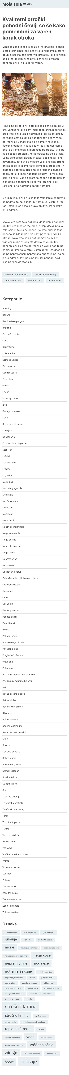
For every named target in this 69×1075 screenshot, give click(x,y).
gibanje (11, 939)
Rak (4, 687)
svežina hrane (40, 1016)
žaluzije (28, 1061)
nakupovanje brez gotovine (16, 956)
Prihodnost (8, 668)
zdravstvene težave (32, 1053)
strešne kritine (17, 1015)
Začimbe (7, 873)
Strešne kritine (9, 783)
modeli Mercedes (45, 940)
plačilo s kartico (47, 978)
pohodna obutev (13, 280)
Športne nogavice (11, 764)
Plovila (5, 629)
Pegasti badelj (9, 616)
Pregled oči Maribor (12, 655)
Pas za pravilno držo (13, 610)
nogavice (41, 963)
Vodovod (7, 848)
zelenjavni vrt (51, 1053)
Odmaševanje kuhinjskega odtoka (20, 578)
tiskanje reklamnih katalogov (34, 1022)
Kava (5, 417)
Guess (5, 385)
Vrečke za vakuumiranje (15, 854)
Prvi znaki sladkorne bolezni (17, 681)
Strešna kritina (9, 777)
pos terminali (10, 983)
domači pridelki (30, 932)
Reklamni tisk (9, 700)
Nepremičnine (9, 558)
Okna (5, 597)
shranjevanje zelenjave (14, 994)
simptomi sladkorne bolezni (41, 994)
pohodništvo (54, 280)
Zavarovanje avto (11, 899)
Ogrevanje (7, 591)
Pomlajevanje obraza (13, 642)
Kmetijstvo (7, 430)
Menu (30, 4)
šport (9, 1062)
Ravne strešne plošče (13, 693)
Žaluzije (6, 880)
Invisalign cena (10, 398)
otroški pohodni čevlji (45, 274)
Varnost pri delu (10, 835)
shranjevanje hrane (51, 988)
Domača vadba (10, 359)
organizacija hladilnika (14, 978)
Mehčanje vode (10, 501)
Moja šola (12, 4)
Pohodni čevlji (9, 636)
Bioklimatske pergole (13, 321)
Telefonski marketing (13, 809)
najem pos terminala (29, 948)
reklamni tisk (49, 983)
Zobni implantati (10, 905)
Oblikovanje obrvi (11, 571)
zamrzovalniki (46, 1037)
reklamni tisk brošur (13, 988)
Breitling (6, 327)
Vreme (5, 860)
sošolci (29, 999)
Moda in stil (8, 520)
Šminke (6, 745)
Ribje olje (7, 713)
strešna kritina (21, 1006)
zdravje (11, 1053)
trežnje (41, 1029)
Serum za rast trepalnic (14, 732)
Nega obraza (9, 539)
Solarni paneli (9, 758)
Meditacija (7, 494)
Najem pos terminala (13, 526)
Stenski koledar (10, 770)
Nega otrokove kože (13, 546)
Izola (4, 404)
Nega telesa (8, 552)
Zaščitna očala (10, 892)
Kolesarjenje (8, 436)
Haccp (5, 392)
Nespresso (8, 565)
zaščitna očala (41, 1045)
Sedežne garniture (12, 725)
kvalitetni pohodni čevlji (16, 274)
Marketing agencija (12, 488)
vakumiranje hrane (12, 1037)
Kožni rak (7, 449)
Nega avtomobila (11, 533)
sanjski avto (33, 988)
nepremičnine (16, 963)
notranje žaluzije (18, 971)
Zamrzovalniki (9, 886)
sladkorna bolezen (12, 999)
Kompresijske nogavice (14, 443)
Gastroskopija (9, 372)
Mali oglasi (7, 481)
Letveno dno (9, 462)
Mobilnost (7, 514)
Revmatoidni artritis (12, 706)
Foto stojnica (9, 366)
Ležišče (6, 469)
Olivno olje (7, 603)
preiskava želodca (29, 983)
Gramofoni (7, 379)
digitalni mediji (11, 932)
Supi (4, 790)
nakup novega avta (51, 948)
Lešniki (6, 456)
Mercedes (7, 507)
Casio (5, 340)
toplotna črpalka (18, 1029)
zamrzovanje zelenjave (14, 1045)
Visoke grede (9, 841)
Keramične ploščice (12, 424)
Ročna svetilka (10, 719)
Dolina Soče (8, 353)
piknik (32, 978)
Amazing (7, 308)
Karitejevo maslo (11, 411)
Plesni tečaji (8, 623)
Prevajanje (7, 661)
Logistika (7, 475)
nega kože (42, 955)
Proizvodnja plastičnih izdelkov (18, 674)
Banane (6, 314)
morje (9, 947)
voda (30, 1037)
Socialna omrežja (11, 751)
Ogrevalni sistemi (11, 584)
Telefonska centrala (12, 803)
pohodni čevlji (35, 280)
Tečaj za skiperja (11, 796)
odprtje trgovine (45, 972)
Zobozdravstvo (10, 912)
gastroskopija (48, 932)
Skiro (5, 738)
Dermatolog (8, 347)
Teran (5, 815)
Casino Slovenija (10, 334)
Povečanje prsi (10, 648)
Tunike (5, 828)
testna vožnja (10, 1022)
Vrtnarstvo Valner (11, 867)
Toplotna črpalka (11, 822)
